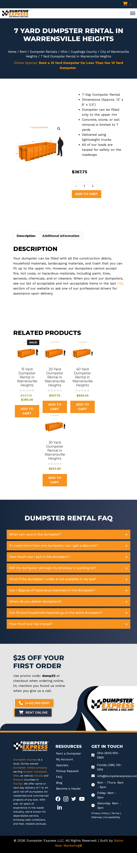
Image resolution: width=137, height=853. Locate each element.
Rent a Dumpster (68, 753)
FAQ (120, 283)
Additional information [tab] (60, 236)
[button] (59, 129)
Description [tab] (26, 236)
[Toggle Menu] (132, 13)
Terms (115, 813)
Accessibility (112, 817)
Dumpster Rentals (43, 51)
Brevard (18, 779)
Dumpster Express (25, 759)
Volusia (39, 775)
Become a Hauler (68, 788)
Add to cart (86, 194)
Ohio (63, 51)
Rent (23, 51)
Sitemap (96, 817)
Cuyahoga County (84, 51)
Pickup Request (67, 771)
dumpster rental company (30, 767)
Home (12, 51)
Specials (62, 765)
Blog (59, 782)
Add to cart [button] (27, 411)
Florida (17, 783)
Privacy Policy (100, 813)
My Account (64, 759)
